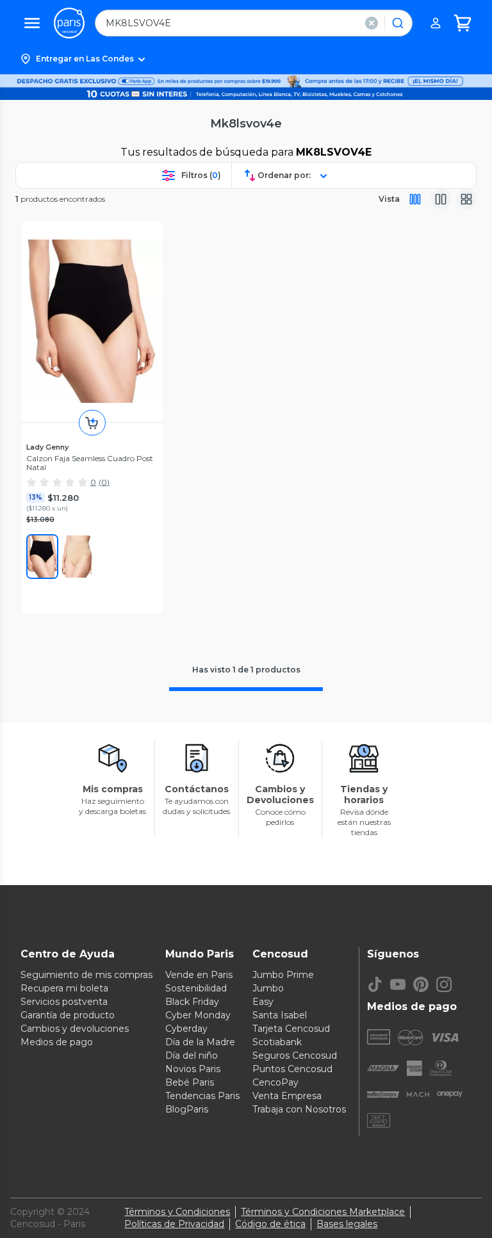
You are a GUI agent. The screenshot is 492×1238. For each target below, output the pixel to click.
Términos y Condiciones (177, 1212)
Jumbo (268, 988)
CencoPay (275, 1082)
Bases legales (346, 1224)
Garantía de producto (67, 1015)
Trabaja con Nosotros (299, 1109)
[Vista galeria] (466, 199)
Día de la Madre (200, 1042)
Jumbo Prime (283, 975)
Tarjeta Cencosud (291, 1028)
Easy (263, 1001)
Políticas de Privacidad (174, 1224)
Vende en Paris (199, 975)
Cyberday (186, 1028)
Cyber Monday (198, 1015)
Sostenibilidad (196, 988)
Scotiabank (277, 1042)
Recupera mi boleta (64, 988)
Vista (389, 199)
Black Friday (192, 1001)
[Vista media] (440, 199)
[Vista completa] (415, 199)
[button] (246, 59)
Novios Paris (192, 1069)
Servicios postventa (64, 1001)
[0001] (42, 556)
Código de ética (270, 1224)
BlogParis (186, 1109)
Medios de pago (56, 1042)
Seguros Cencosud (294, 1055)
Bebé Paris (189, 1082)
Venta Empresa (287, 1096)
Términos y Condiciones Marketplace (323, 1212)
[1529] (77, 556)
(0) (104, 482)
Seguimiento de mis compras (86, 975)
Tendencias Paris (202, 1096)
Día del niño (191, 1055)
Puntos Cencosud (292, 1069)
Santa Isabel (279, 1015)
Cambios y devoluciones (74, 1028)
